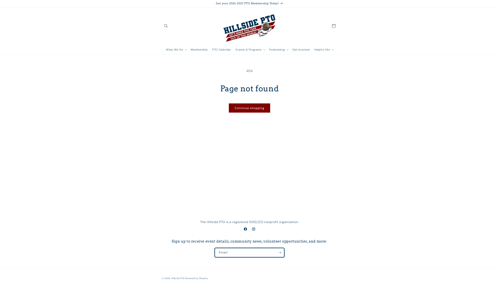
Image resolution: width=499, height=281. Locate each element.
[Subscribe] (279, 253)
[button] (166, 26)
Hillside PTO (178, 278)
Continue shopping (249, 108)
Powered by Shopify (196, 278)
